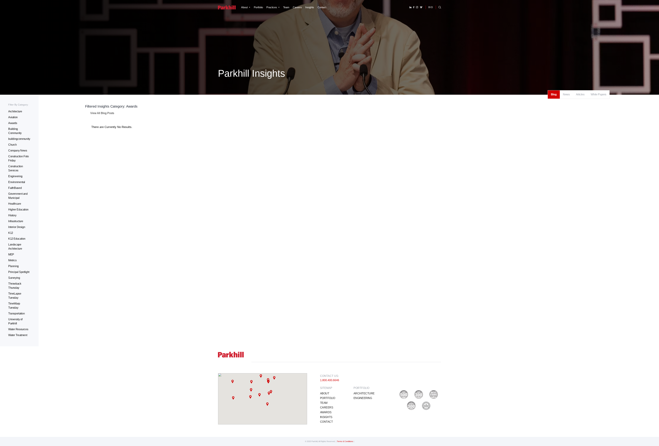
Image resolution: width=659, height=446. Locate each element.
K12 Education (16, 238)
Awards (12, 123)
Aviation (13, 117)
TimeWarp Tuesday (14, 305)
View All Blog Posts (102, 113)
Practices (271, 7)
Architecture (15, 111)
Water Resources (18, 329)
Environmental (16, 182)
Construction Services (15, 168)
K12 (10, 232)
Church (12, 144)
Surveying (14, 277)
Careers (297, 7)
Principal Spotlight (18, 272)
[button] (251, 382)
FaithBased (15, 187)
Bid (430, 7)
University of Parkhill (15, 321)
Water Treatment (17, 335)
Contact (321, 7)
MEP (11, 254)
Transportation (16, 313)
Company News (17, 150)
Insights (309, 7)
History (12, 215)
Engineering (15, 176)
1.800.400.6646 (329, 380)
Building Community (15, 130)
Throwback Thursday (14, 285)
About (324, 393)
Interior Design (16, 227)
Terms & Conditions (345, 441)
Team (286, 7)
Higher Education (18, 209)
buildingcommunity (19, 138)
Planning (13, 266)
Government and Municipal (18, 195)
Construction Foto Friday (18, 158)
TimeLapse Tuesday (14, 295)
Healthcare (14, 203)
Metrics (12, 260)
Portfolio (258, 7)
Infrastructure (15, 221)
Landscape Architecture (15, 246)
